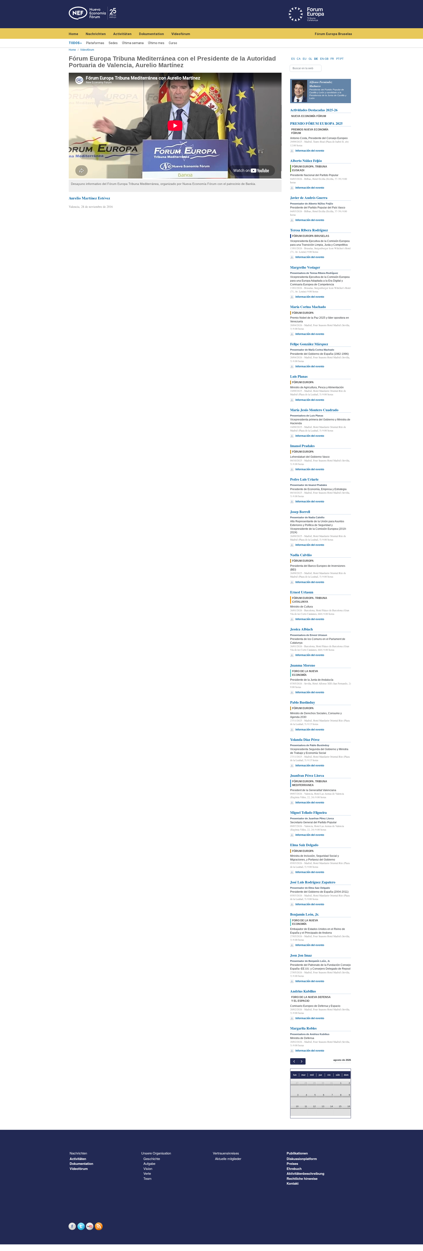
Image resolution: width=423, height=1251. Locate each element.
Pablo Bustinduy (302, 702)
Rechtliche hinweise (302, 1178)
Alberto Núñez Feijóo (306, 160)
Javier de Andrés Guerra (308, 197)
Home (73, 34)
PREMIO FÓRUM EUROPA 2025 (316, 123)
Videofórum (180, 34)
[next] (301, 1061)
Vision (147, 1168)
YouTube (90, 1226)
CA (299, 58)
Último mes (156, 43)
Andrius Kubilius (303, 991)
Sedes (113, 43)
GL (310, 58)
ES (293, 58)
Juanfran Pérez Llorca (307, 775)
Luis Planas (299, 376)
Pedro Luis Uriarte (304, 479)
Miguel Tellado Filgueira (308, 812)
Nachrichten (96, 34)
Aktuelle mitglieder (228, 1158)
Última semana (133, 43)
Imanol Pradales (302, 445)
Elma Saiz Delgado (304, 844)
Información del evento (309, 150)
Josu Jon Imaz (301, 955)
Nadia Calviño (301, 554)
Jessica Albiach (301, 629)
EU (304, 58)
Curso (173, 43)
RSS (99, 1226)
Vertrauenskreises (226, 1153)
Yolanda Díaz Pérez (304, 739)
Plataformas (95, 43)
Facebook (72, 1226)
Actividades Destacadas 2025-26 (314, 109)
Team (147, 1178)
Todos (74, 43)
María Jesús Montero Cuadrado (314, 409)
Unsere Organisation (156, 1153)
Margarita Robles (303, 1028)
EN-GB (324, 58)
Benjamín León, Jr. (304, 914)
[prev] (294, 1061)
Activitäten (122, 34)
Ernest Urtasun (301, 592)
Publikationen (297, 1153)
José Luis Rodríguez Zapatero (312, 882)
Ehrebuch (294, 1168)
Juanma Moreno (302, 665)
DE (316, 58)
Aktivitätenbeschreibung (305, 1173)
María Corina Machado (308, 306)
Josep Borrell (300, 511)
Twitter (81, 1226)
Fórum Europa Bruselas (333, 34)
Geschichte (151, 1158)
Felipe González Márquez (309, 343)
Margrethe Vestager (305, 267)
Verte (147, 1173)
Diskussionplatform (302, 1158)
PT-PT (339, 58)
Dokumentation (151, 34)
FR (332, 58)
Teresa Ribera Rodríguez (309, 229)
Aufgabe (149, 1163)
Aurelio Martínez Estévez (89, 198)
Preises (292, 1163)
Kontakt (293, 1183)
